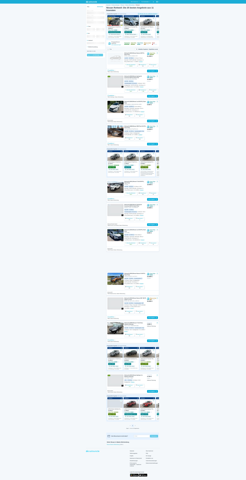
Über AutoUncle (149, 450)
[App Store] (143, 475)
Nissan (122, 5)
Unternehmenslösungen (151, 460)
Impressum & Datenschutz (136, 458)
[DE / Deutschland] (157, 2)
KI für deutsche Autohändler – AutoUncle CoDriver (135, 465)
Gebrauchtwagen (116, 5)
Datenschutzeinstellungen (152, 463)
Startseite (108, 5)
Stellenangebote (133, 453)
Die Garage (148, 455)
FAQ (147, 453)
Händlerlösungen (134, 460)
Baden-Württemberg (130, 5)
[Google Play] (134, 475)
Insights (131, 455)
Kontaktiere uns (149, 458)
